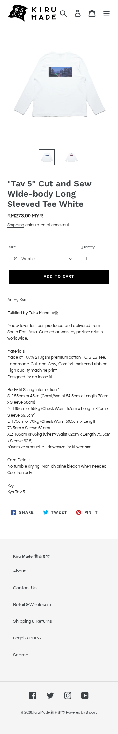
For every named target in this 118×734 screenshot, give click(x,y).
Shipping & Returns (32, 621)
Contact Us (25, 588)
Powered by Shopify (81, 712)
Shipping (15, 225)
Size (12, 247)
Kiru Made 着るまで (49, 712)
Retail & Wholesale (32, 604)
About (19, 571)
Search (20, 655)
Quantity (87, 247)
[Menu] (106, 13)
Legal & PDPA (27, 638)
